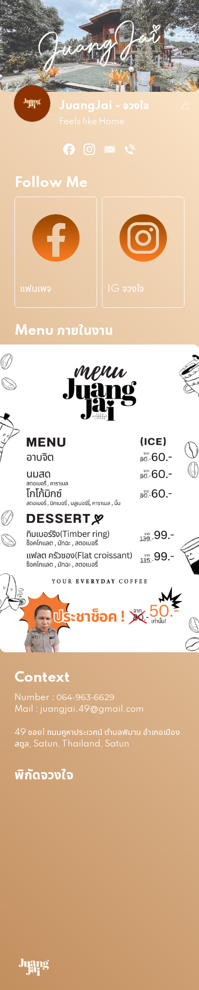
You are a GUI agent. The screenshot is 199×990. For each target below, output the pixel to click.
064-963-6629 (85, 697)
